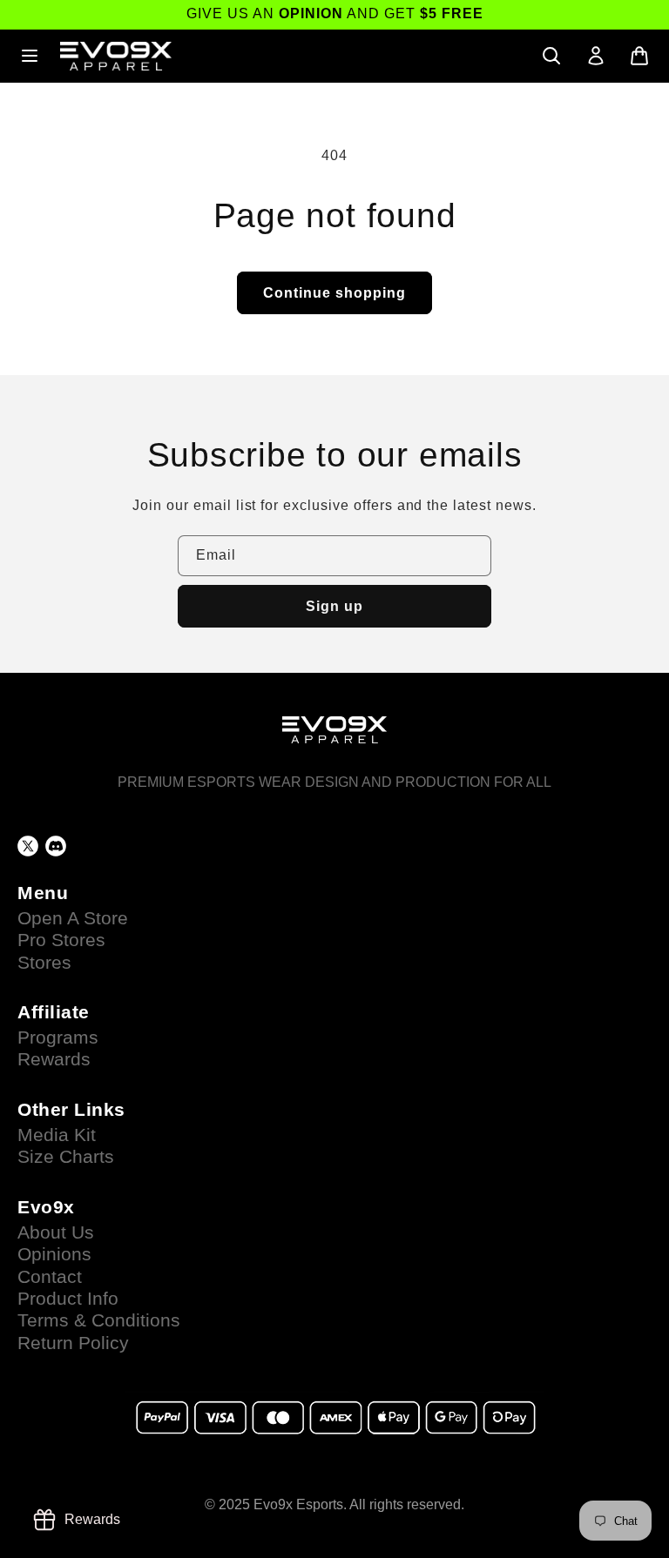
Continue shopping (334, 292)
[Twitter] (27, 846)
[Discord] (55, 846)
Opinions (54, 1254)
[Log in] (595, 55)
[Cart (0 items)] (639, 55)
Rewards (54, 1059)
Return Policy (73, 1343)
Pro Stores (61, 940)
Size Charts (65, 1156)
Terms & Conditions (98, 1320)
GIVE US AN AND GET (334, 13)
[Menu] (29, 55)
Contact (49, 1276)
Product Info (67, 1298)
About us (55, 1232)
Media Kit (56, 1135)
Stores (44, 962)
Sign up (334, 606)
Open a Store (72, 918)
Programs (57, 1037)
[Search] (551, 55)
